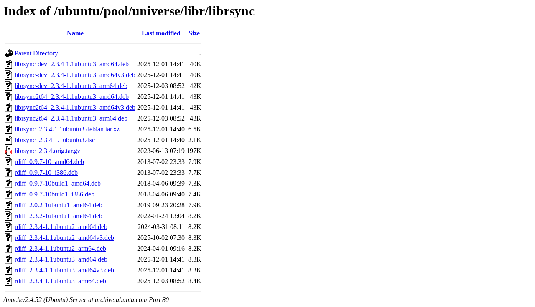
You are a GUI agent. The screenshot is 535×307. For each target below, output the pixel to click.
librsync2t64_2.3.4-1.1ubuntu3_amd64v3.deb (75, 107)
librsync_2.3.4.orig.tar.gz (47, 150)
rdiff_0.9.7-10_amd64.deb (49, 161)
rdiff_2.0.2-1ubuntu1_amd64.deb (58, 205)
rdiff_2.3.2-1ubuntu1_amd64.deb (58, 215)
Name (75, 33)
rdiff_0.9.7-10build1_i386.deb (54, 194)
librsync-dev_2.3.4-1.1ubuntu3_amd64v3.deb (75, 74)
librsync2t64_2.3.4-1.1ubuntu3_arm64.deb (71, 118)
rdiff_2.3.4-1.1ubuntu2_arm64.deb (60, 248)
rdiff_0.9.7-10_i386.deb (46, 172)
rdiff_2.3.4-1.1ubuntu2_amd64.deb (61, 226)
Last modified (161, 33)
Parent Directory (36, 53)
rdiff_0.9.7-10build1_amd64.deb (58, 183)
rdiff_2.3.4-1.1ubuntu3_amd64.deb (61, 259)
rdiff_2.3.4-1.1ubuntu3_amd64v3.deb (64, 270)
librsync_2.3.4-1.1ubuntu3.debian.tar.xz (67, 129)
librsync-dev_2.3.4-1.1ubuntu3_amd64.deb (72, 64)
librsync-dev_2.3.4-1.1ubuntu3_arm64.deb (71, 85)
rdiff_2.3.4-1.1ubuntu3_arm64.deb (60, 280)
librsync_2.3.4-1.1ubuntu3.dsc (55, 139)
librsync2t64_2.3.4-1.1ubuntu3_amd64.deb (72, 96)
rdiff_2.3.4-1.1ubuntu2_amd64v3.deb (64, 237)
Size (194, 33)
